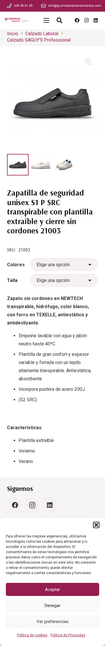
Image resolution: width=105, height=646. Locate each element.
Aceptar (52, 589)
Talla (12, 280)
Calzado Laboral (41, 33)
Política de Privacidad (67, 635)
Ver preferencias (52, 621)
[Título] (9, 5)
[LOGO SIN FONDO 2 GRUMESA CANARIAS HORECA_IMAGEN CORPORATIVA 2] (16, 20)
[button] (96, 525)
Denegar (52, 605)
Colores (16, 264)
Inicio (12, 33)
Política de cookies (32, 635)
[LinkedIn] (95, 20)
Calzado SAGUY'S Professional (39, 40)
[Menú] (46, 20)
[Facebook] (77, 20)
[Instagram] (86, 20)
